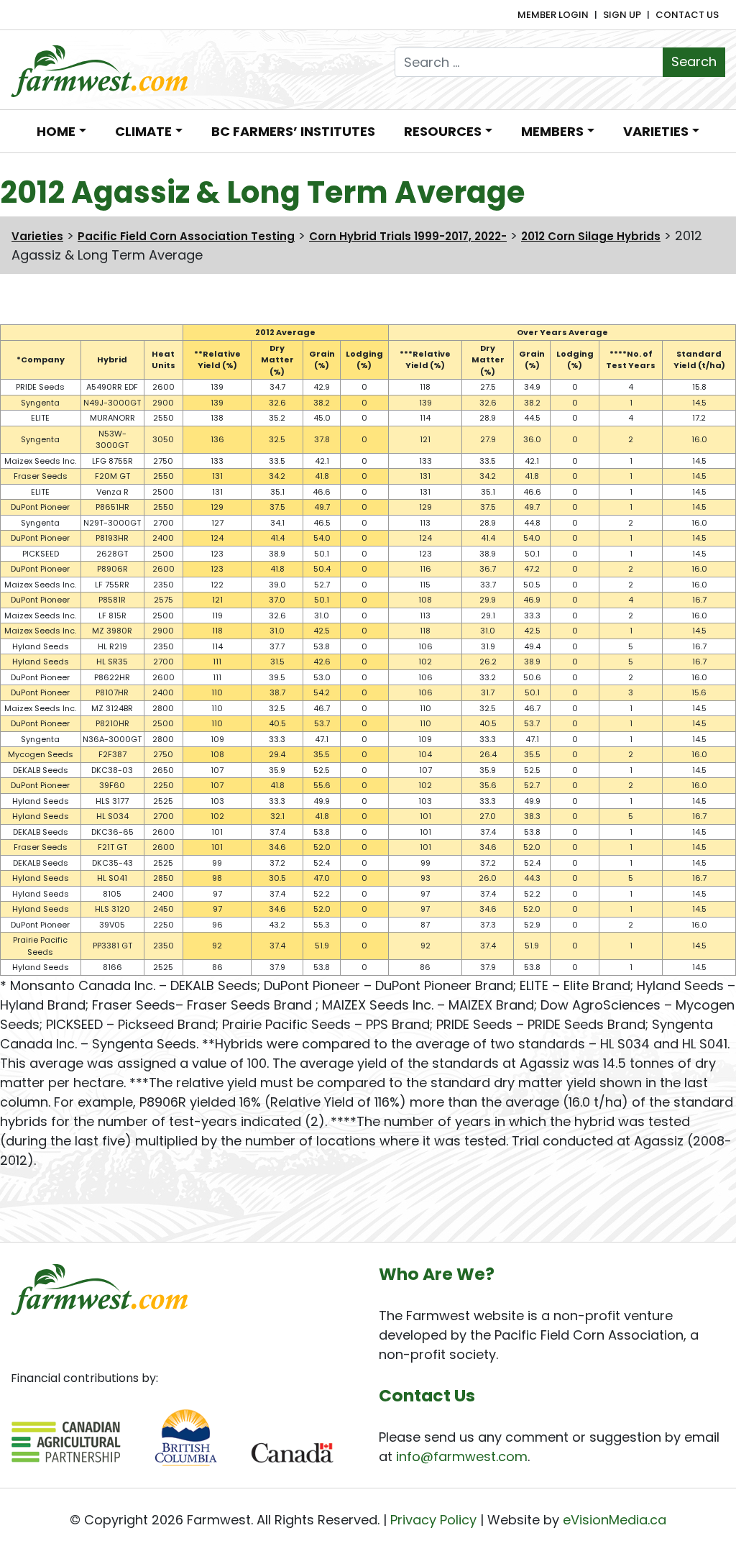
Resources (443, 131)
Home (56, 131)
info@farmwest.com (462, 1456)
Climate (143, 131)
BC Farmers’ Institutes (293, 131)
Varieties (656, 131)
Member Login (553, 15)
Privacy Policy (433, 1520)
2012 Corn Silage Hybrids (591, 236)
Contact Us (687, 15)
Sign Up (622, 15)
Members (552, 131)
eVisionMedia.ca (614, 1520)
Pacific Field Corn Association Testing (186, 236)
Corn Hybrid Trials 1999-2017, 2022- (408, 236)
